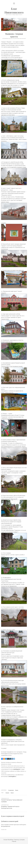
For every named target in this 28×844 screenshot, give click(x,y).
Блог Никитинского (14, 10)
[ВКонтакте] (2, 759)
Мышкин (7, 792)
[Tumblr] (12, 759)
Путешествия (11, 790)
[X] (8, 759)
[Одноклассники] (4, 759)
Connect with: (4, 829)
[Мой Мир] (6, 759)
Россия (16, 790)
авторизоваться (5, 826)
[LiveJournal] (10, 759)
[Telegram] (14, 759)
